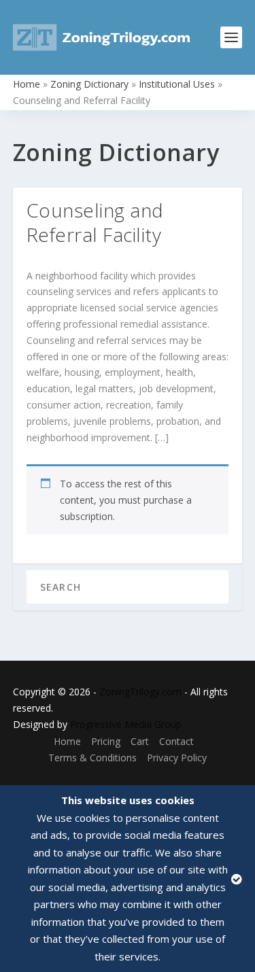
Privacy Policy (177, 757)
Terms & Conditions (92, 757)
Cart (140, 741)
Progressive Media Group (126, 724)
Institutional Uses (177, 83)
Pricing (105, 741)
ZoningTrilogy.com (140, 691)
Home (26, 83)
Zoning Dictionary (89, 83)
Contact (176, 741)
